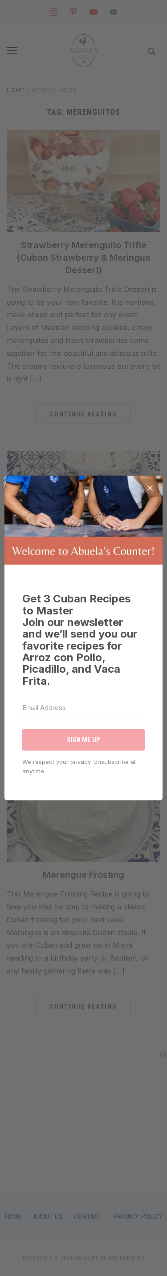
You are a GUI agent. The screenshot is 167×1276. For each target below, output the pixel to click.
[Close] (150, 488)
